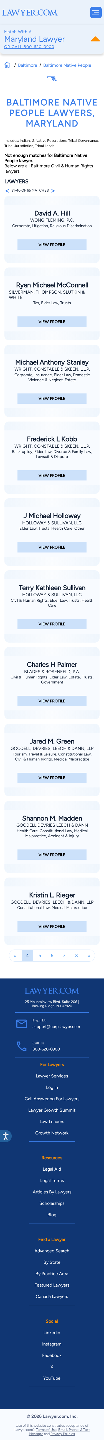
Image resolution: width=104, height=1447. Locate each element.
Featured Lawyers (51, 1285)
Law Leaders (52, 1121)
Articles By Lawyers (52, 1192)
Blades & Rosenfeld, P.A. (52, 671)
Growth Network (52, 1133)
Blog (51, 1214)
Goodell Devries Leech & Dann (52, 825)
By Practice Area (51, 1273)
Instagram (52, 1344)
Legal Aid (52, 1169)
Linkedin (52, 1332)
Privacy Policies (62, 1434)
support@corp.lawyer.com (56, 1026)
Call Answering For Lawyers (52, 1098)
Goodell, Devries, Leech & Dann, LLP (52, 748)
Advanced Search (51, 1250)
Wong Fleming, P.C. (52, 220)
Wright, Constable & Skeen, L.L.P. (52, 369)
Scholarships (51, 1203)
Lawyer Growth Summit (51, 1110)
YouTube (51, 1378)
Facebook (52, 1355)
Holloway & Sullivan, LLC (52, 523)
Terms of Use (46, 1430)
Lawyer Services (52, 1076)
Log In (52, 1087)
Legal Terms (52, 1180)
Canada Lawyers (52, 1296)
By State (52, 1262)
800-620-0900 (39, 46)
